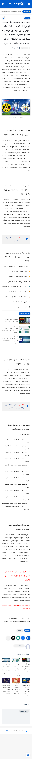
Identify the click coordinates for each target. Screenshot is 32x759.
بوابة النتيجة (14, 4)
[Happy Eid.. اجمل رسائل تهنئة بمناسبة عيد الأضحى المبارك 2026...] (16, 680)
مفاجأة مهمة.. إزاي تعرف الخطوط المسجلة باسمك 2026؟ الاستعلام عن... (26, 692)
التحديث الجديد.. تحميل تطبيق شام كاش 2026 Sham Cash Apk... (10, 331)
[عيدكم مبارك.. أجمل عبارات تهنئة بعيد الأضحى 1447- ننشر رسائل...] (6, 680)
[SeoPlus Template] (26, 731)
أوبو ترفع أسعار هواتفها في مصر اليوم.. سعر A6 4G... (10, 320)
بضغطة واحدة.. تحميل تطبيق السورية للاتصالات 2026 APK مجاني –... (10, 341)
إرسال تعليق (23, 711)
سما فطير (24, 48)
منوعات (27, 18)
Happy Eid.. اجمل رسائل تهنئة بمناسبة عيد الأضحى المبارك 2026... (16, 690)
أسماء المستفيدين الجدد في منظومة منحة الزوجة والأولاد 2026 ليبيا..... (11, 11)
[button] (23, 638)
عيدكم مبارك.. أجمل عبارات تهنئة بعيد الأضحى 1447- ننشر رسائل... (6, 690)
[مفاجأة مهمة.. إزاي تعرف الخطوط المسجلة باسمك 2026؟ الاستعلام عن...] (26, 680)
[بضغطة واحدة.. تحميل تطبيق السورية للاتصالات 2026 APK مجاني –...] (24, 339)
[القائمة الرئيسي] (29, 4)
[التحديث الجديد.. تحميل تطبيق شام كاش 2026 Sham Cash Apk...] (24, 329)
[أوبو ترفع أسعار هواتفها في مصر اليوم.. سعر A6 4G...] (24, 320)
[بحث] (3, 4)
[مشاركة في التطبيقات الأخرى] (8, 638)
